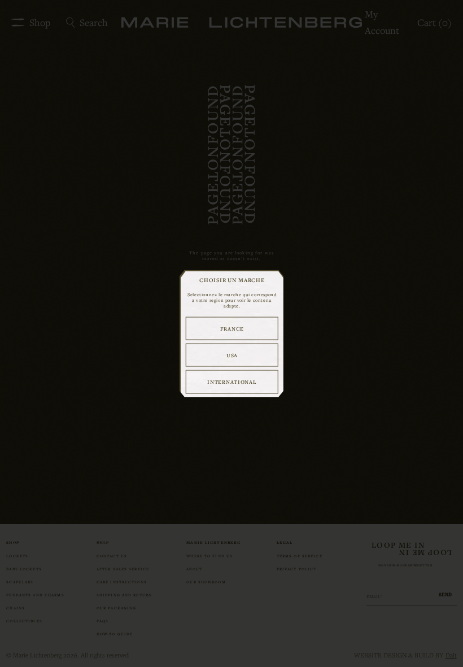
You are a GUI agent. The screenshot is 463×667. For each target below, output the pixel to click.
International (231, 382)
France (232, 328)
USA (232, 354)
